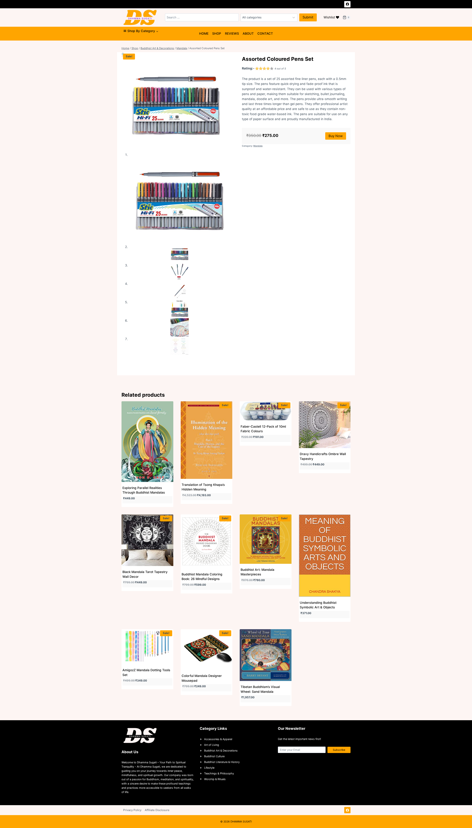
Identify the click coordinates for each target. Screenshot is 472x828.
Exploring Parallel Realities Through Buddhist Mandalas (143, 490)
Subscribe (339, 749)
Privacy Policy (132, 810)
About (248, 33)
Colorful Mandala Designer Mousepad (202, 678)
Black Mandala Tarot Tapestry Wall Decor (145, 574)
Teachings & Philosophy (219, 773)
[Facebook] (347, 4)
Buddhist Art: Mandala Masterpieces (257, 572)
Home (204, 33)
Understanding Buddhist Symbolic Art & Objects (318, 605)
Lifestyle (209, 767)
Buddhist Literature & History (222, 762)
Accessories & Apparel (218, 739)
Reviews (232, 33)
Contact (265, 33)
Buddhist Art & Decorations (221, 750)
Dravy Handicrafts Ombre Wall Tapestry (323, 456)
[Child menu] (125, 39)
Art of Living (211, 744)
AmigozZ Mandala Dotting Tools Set (146, 672)
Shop (216, 33)
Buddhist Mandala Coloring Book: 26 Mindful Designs (202, 576)
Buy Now (336, 136)
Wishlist (329, 17)
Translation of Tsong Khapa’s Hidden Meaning (203, 487)
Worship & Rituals (215, 779)
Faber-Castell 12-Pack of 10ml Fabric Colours (263, 429)
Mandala (258, 145)
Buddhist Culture (214, 756)
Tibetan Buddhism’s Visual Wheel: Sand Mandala (260, 689)
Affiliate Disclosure (157, 810)
